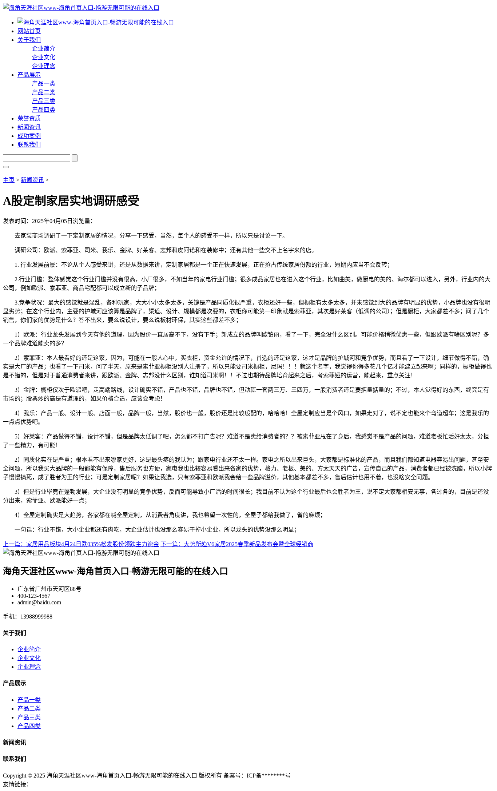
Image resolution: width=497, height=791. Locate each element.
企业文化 (43, 57)
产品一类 (43, 83)
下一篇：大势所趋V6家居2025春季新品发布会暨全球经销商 (236, 544)
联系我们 (29, 145)
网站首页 (29, 31)
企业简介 (43, 48)
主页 (9, 180)
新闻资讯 (29, 127)
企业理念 (43, 66)
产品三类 (43, 101)
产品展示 (29, 75)
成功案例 (29, 136)
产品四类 (43, 110)
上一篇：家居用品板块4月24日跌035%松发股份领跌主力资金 (81, 544)
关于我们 (29, 40)
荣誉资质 (29, 118)
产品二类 (43, 92)
